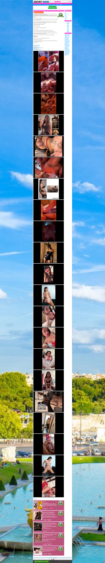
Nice (68, 28)
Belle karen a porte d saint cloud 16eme (49, 547)
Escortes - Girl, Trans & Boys (36, 9)
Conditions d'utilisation (66, 557)
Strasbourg (68, 31)
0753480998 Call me (39, 12)
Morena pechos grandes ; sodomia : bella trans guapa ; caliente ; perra (67, 49)
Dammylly (44, 501)
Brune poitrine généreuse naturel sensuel (67, 51)
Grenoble (68, 23)
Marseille (68, 25)
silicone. (66, 55)
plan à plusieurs (67, 44)
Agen (65, 13)
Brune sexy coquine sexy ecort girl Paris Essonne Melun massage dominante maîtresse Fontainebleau (67, 35)
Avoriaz (66, 19)
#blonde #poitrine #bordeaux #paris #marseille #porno (67, 54)
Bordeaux (68, 21)
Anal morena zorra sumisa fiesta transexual (67, 47)
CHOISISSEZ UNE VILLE (52, 6)
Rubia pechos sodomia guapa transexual (67, 41)
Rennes (68, 29)
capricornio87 (66, 50)
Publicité (66, 3)
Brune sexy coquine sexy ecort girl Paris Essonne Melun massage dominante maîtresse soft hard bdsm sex (67, 39)
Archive (70, 557)
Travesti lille (68, 44)
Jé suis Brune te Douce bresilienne (67, 52)
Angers (65, 12)
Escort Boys (46, 3)
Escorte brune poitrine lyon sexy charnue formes (67, 45)
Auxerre (66, 16)
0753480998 (34, 498)
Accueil (34, 3)
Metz (68, 26)
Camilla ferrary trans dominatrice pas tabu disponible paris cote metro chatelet (50, 523)
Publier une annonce (38, 3)
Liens (63, 3)
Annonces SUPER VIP (57, 1)
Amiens (66, 15)
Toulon (68, 32)
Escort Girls (43, 3)
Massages (61, 3)
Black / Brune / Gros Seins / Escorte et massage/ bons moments (67, 43)
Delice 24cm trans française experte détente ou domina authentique (49, 512)
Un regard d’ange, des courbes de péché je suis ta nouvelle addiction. (50, 535)
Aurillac (66, 17)
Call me (42, 561)
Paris (37, 45)
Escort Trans (50, 3)
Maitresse (54, 3)
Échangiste (57, 3)
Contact (69, 3)
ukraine (68, 41)
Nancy (68, 27)
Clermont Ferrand (68, 22)
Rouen (68, 30)
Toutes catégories (52, 8)
